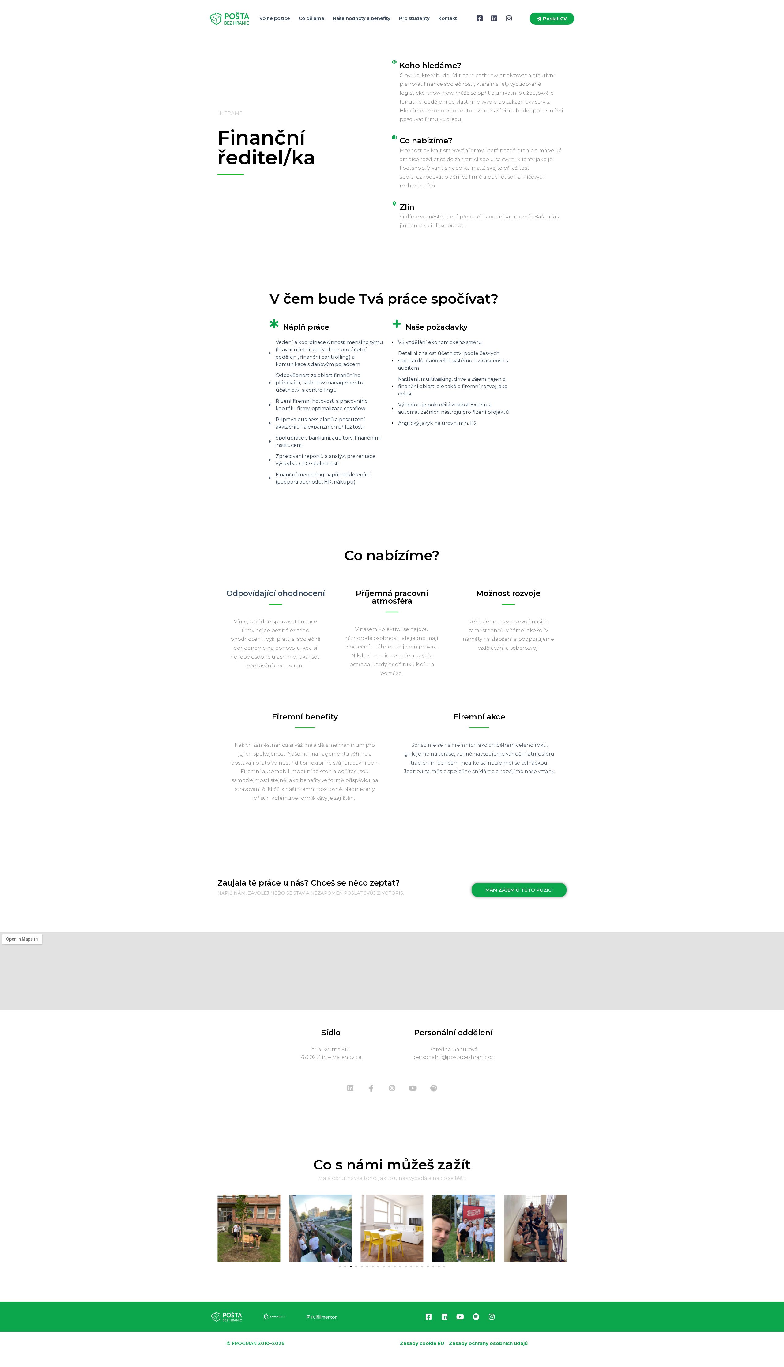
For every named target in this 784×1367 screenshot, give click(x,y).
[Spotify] (434, 1088)
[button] (224, 1228)
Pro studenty (414, 18)
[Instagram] (392, 1088)
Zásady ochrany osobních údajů (488, 1343)
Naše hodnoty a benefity (361, 18)
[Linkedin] (350, 1088)
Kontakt (447, 18)
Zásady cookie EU (422, 1343)
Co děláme (311, 18)
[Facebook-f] (371, 1088)
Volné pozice (274, 18)
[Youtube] (413, 1088)
